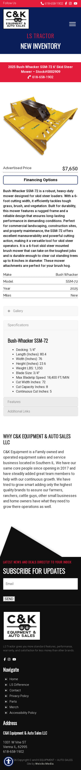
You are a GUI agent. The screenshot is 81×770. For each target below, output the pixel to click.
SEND (9, 599)
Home (14, 679)
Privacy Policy (19, 696)
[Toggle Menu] (72, 24)
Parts (13, 701)
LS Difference (19, 685)
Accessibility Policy (23, 713)
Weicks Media (44, 763)
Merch (14, 707)
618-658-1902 (53, 3)
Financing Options (40, 179)
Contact (15, 690)
